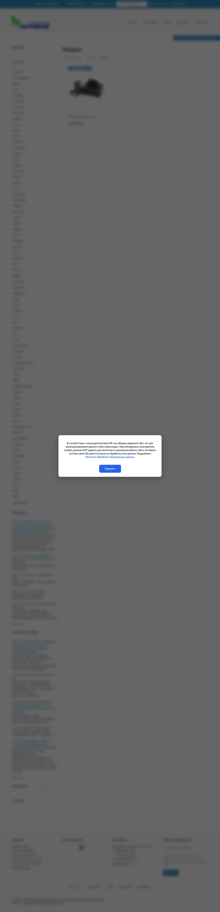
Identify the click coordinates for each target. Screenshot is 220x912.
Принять (110, 468)
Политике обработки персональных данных (109, 457)
